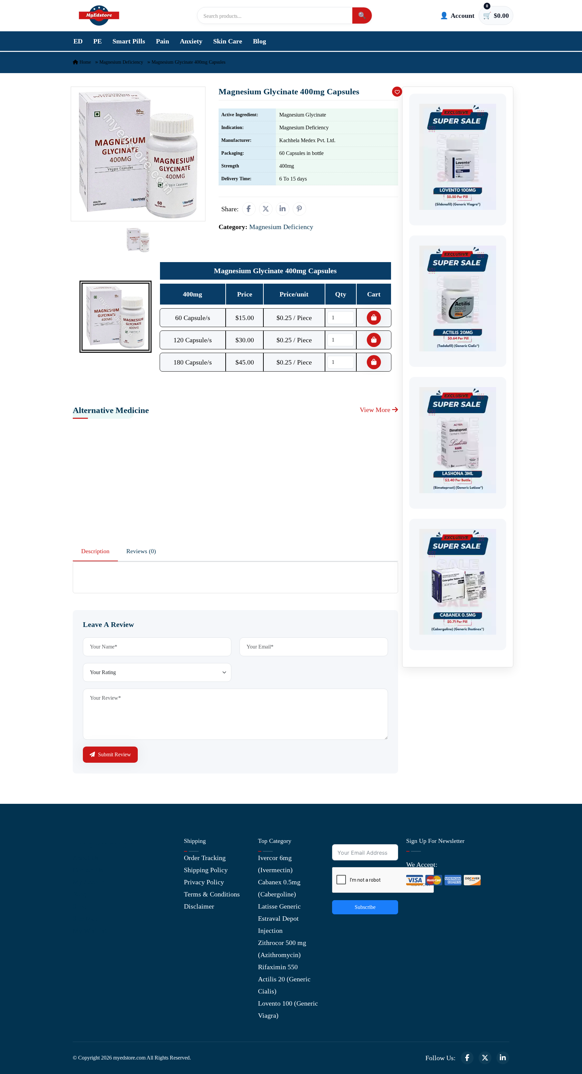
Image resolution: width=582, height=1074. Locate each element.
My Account (89, 882)
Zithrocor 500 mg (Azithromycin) (282, 948)
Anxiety (191, 41)
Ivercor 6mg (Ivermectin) (275, 864)
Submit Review (114, 754)
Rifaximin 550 (278, 967)
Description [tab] (95, 551)
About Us (86, 857)
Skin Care (227, 41)
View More (376, 409)
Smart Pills (128, 41)
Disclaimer (199, 906)
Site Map (85, 918)
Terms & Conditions (212, 894)
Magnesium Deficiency (121, 62)
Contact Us (88, 870)
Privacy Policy (204, 882)
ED (78, 41)
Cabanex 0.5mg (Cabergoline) (279, 888)
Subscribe (365, 907)
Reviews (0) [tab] (141, 551)
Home (84, 62)
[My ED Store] (99, 15)
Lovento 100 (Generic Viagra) (288, 1009)
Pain (162, 41)
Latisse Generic (279, 906)
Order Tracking (205, 857)
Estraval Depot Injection (278, 924)
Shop (80, 906)
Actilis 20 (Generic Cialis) (284, 985)
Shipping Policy (206, 870)
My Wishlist (90, 930)
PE (97, 41)
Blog (259, 41)
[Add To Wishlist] (397, 92)
